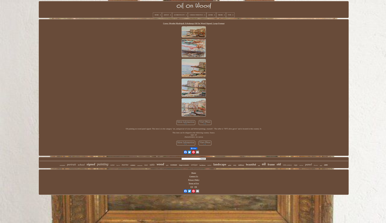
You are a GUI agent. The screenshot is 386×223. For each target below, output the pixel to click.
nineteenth (139, 165)
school (81, 164)
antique (194, 165)
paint (229, 165)
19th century (287, 165)
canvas (301, 165)
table (152, 164)
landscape (219, 164)
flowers (316, 165)
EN (191, 187)
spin (167, 165)
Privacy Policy (193, 180)
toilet (321, 165)
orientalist (62, 165)
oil (264, 164)
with (259, 165)
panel (308, 164)
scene (112, 165)
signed (91, 164)
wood (160, 164)
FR (196, 187)
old (279, 164)
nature (209, 165)
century (132, 165)
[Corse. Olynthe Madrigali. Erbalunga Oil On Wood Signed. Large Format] (193, 32)
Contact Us (193, 176)
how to (118, 165)
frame (271, 164)
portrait (71, 164)
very (234, 165)
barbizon (202, 165)
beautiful (251, 164)
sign (295, 165)
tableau (241, 165)
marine (125, 164)
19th (326, 165)
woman (173, 164)
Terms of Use (194, 183)
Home (193, 173)
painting (102, 164)
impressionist (184, 165)
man (146, 165)
